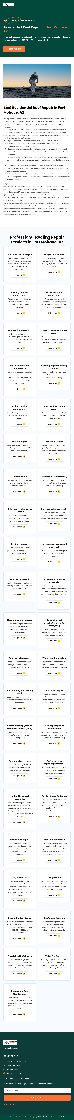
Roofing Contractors (54, 918)
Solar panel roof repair (19, 761)
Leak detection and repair (19, 254)
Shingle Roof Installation (20, 956)
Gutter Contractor (54, 956)
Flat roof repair (19, 441)
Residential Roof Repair (19, 918)
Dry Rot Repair (20, 877)
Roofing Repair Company (28, 1117)
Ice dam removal (19, 544)
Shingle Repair (54, 877)
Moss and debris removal (19, 620)
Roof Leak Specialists (54, 839)
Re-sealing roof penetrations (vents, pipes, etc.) (54, 623)
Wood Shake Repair (19, 839)
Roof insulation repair (19, 658)
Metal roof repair (54, 441)
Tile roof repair (19, 476)
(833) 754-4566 (15, 49)
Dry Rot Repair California (54, 796)
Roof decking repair (19, 579)
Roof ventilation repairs (19, 330)
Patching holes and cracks (54, 509)
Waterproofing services (54, 658)
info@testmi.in (12, 1069)
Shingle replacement (54, 254)
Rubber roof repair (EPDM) (54, 476)
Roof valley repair (54, 690)
